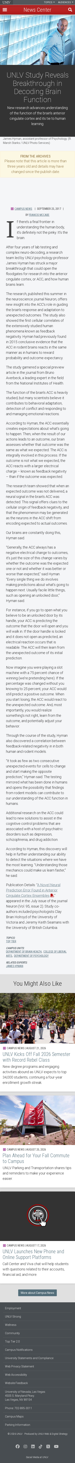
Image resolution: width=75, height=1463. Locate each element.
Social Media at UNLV (37, 1457)
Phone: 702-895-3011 (18, 1408)
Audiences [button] (64, 2)
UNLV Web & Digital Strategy (53, 1434)
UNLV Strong (13, 1316)
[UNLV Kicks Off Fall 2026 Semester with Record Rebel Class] (37, 1042)
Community (12, 1333)
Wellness (10, 1324)
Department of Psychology (31, 955)
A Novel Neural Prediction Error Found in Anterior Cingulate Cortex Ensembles (33, 890)
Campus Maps (14, 1416)
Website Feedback (16, 1383)
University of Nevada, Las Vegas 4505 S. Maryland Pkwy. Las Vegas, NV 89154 (25, 1395)
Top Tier (11, 941)
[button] (5, 9)
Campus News (23, 208)
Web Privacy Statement (19, 1366)
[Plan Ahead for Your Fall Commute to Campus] (37, 1142)
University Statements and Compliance (29, 1358)
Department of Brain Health (24, 951)
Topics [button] (48, 2)
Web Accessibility (16, 1374)
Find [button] (70, 9)
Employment (13, 1308)
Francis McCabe (39, 214)
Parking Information (17, 1424)
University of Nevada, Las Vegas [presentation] (6, 2)
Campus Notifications (19, 1349)
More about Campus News (37, 1292)
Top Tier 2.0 (12, 1341)
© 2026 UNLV (15, 1434)
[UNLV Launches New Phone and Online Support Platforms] (37, 1237)
